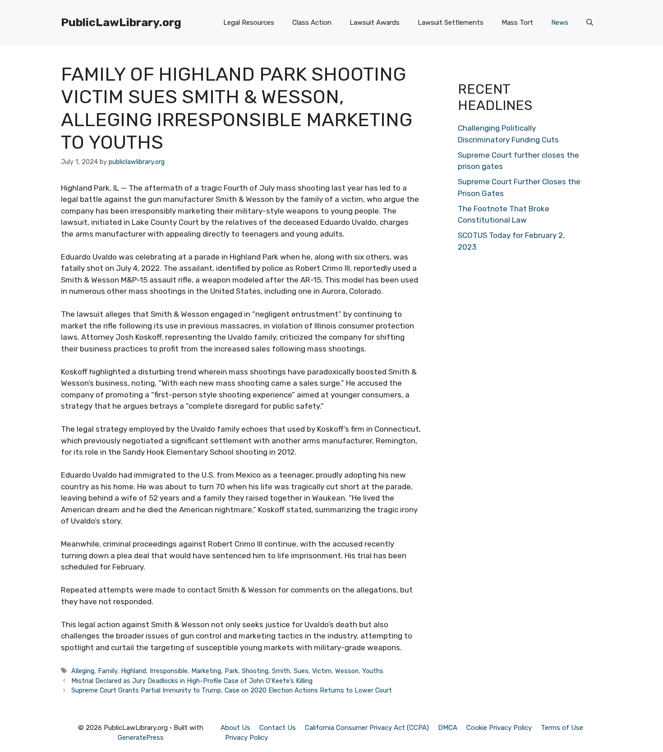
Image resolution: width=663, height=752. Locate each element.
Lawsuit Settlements (450, 22)
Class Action (312, 22)
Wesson (347, 671)
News (559, 22)
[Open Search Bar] (589, 22)
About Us (235, 728)
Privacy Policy (246, 738)
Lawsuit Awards (375, 22)
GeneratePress (141, 738)
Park (231, 671)
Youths (372, 671)
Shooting (255, 671)
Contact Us (277, 728)
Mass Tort (517, 22)
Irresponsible (169, 671)
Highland (133, 671)
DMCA (447, 728)
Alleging (82, 671)
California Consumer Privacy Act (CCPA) (367, 728)
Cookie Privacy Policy (499, 728)
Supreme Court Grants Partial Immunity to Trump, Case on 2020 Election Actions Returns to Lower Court (231, 690)
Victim (322, 671)
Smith (281, 671)
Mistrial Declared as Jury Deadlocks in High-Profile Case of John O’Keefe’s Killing (192, 681)
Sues (301, 671)
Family (107, 671)
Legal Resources (248, 22)
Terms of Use (562, 728)
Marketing (206, 671)
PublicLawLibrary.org (121, 22)
